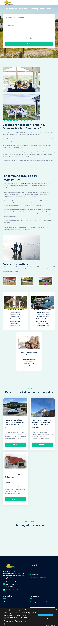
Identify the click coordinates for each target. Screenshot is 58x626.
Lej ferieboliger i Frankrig (42, 316)
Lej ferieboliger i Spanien (42, 312)
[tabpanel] (29, 31)
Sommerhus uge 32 (15, 325)
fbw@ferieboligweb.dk (12, 590)
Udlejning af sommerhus (29, 525)
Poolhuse (34, 571)
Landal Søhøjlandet (29, 355)
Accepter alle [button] (45, 615)
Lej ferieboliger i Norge (42, 323)
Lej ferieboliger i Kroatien (42, 325)
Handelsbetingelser (9, 605)
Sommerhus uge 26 (15, 312)
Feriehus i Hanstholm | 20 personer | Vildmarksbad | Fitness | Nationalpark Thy (41, 422)
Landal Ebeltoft (29, 361)
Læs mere (25, 615)
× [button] (56, 609)
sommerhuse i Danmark (23, 183)
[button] (20, 624)
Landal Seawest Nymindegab (29, 352)
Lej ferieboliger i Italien (42, 314)
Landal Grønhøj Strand (29, 359)
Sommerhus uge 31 (15, 323)
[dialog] (29, 617)
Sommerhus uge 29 (15, 319)
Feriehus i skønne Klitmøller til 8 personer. (15, 476)
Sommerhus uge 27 (15, 314)
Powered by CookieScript (51, 625)
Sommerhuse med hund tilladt (39, 577)
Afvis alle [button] (45, 618)
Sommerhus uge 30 (15, 321)
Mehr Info (14, 444)
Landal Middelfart (29, 363)
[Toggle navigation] (54, 3)
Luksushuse (34, 574)
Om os (6, 602)
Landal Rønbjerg (29, 357)
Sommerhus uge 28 (15, 316)
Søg (30, 44)
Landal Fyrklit (29, 365)
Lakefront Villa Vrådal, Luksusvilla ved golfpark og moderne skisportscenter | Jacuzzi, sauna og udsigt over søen (15, 424)
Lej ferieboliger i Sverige (42, 321)
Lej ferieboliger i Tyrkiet (42, 319)
